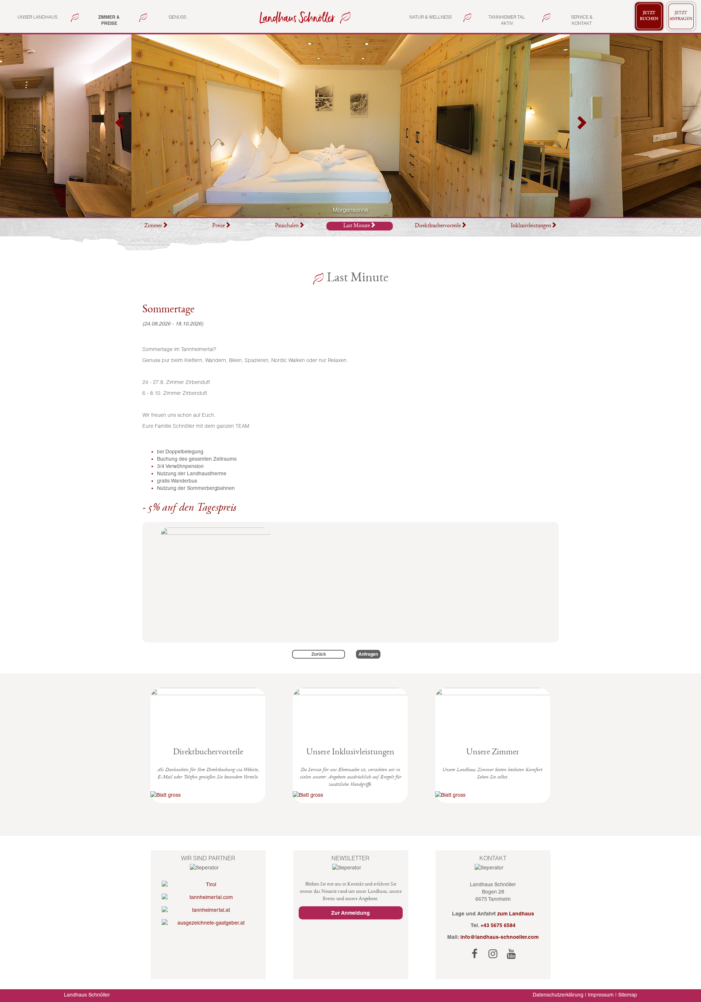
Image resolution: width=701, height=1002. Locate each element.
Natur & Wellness (430, 17)
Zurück (318, 654)
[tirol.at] (208, 884)
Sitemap (627, 995)
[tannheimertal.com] (208, 897)
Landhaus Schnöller (87, 995)
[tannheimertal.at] (208, 910)
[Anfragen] (681, 16)
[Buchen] (649, 16)
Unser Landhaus (37, 17)
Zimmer (153, 226)
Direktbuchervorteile (438, 226)
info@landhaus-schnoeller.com (499, 937)
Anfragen (368, 654)
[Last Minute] (303, 17)
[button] (120, 125)
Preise (218, 226)
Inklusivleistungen (531, 226)
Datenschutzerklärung (558, 995)
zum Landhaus (515, 914)
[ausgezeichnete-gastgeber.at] (208, 922)
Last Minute (356, 226)
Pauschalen (287, 226)
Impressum (601, 995)
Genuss (177, 17)
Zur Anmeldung (350, 913)
